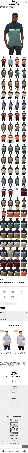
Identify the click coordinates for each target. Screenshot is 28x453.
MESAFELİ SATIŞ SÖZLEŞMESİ (14, 405)
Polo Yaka (5, 362)
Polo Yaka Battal (17, 363)
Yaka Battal (23, 364)
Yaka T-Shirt (3, 363)
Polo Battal (9, 364)
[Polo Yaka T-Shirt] (7, 340)
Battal (11, 363)
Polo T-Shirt (19, 362)
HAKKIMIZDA (14, 388)
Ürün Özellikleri (3, 312)
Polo (1, 362)
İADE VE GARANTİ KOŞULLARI (14, 408)
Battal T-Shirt (12, 365)
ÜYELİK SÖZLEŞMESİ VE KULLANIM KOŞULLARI (14, 403)
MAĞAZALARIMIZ (14, 390)
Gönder (24, 446)
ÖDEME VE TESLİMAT (14, 407)
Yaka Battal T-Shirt (4, 365)
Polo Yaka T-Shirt (4, 351)
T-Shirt (7, 363)
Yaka (24, 362)
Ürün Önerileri (3, 319)
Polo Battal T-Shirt (16, 364)
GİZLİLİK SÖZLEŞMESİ (14, 401)
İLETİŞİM (14, 392)
